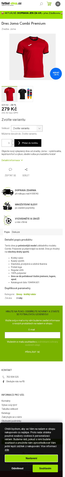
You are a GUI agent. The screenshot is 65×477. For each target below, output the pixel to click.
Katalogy (6, 413)
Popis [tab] (7, 232)
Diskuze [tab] (16, 232)
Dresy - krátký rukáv (26, 294)
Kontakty (6, 401)
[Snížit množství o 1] (12, 145)
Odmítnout (17, 468)
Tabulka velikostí (10, 409)
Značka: (9, 29)
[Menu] (58, 4)
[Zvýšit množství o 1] (12, 141)
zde (7, 449)
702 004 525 (12, 377)
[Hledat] (41, 4)
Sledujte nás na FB (15, 381)
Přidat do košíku (30, 143)
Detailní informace (11, 160)
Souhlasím (45, 468)
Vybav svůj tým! (9, 405)
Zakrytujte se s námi (12, 417)
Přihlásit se (32, 352)
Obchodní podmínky (11, 421)
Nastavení (31, 458)
